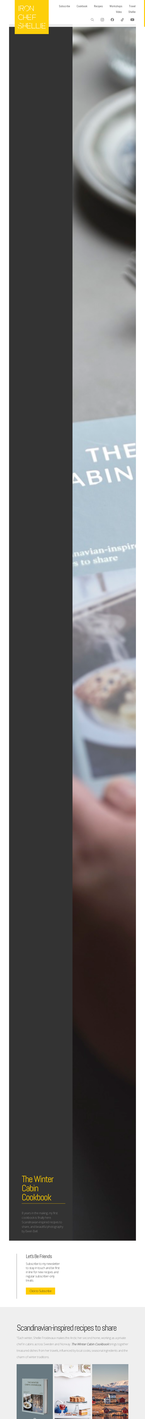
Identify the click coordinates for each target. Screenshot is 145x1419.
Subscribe (64, 6)
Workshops (116, 6)
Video (119, 12)
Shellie (132, 12)
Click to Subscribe (40, 1291)
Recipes (98, 6)
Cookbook (82, 6)
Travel (132, 6)
